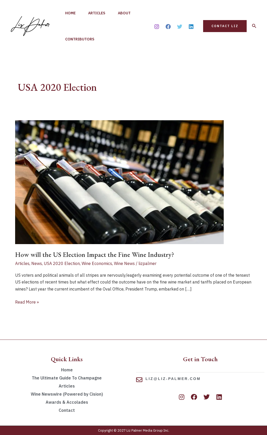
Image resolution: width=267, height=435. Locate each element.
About (124, 13)
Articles (96, 13)
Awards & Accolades (67, 402)
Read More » (27, 302)
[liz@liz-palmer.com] (139, 380)
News (36, 263)
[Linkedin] (191, 26)
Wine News (124, 263)
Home (70, 13)
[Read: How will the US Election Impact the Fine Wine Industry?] (119, 181)
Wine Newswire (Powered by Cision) (67, 394)
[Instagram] (156, 26)
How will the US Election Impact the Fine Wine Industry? (94, 254)
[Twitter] (179, 26)
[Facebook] (168, 26)
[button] (225, 26)
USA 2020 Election (62, 263)
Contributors (79, 39)
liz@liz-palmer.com (173, 379)
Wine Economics (97, 263)
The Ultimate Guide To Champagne (67, 377)
